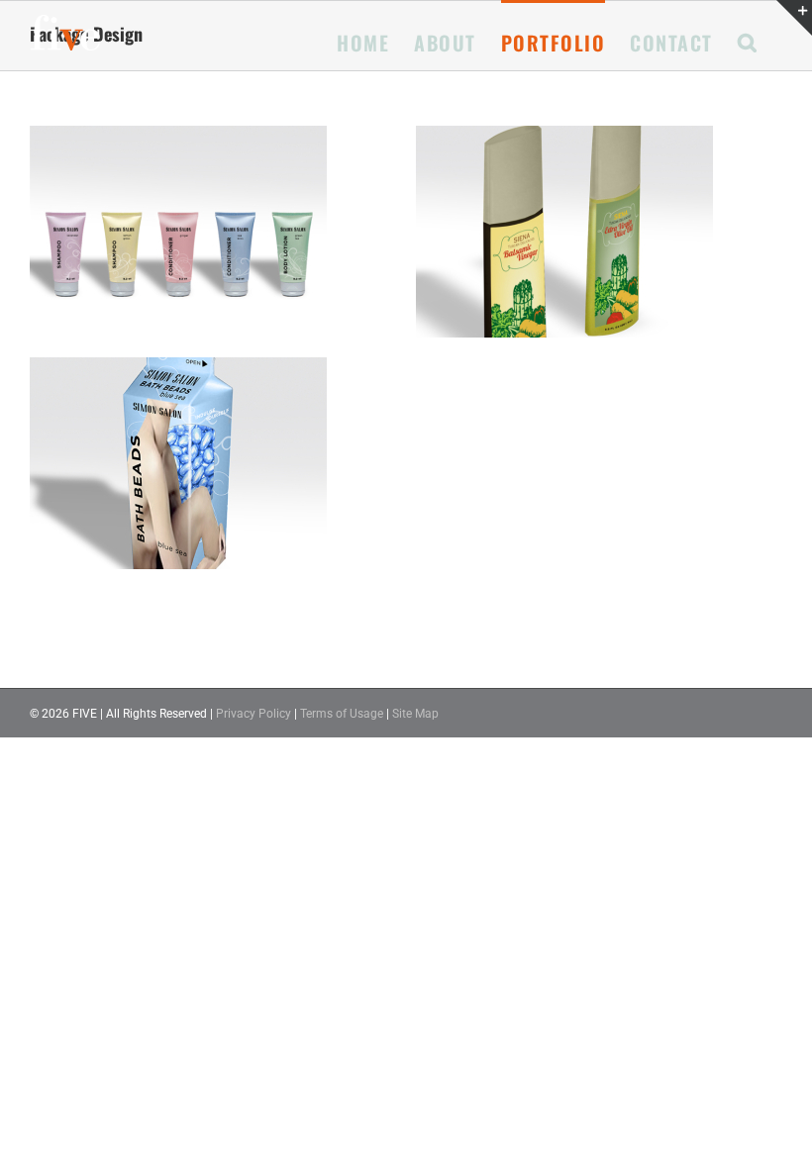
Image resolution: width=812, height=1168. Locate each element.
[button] (748, 40)
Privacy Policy (253, 714)
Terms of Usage (341, 714)
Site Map (415, 714)
